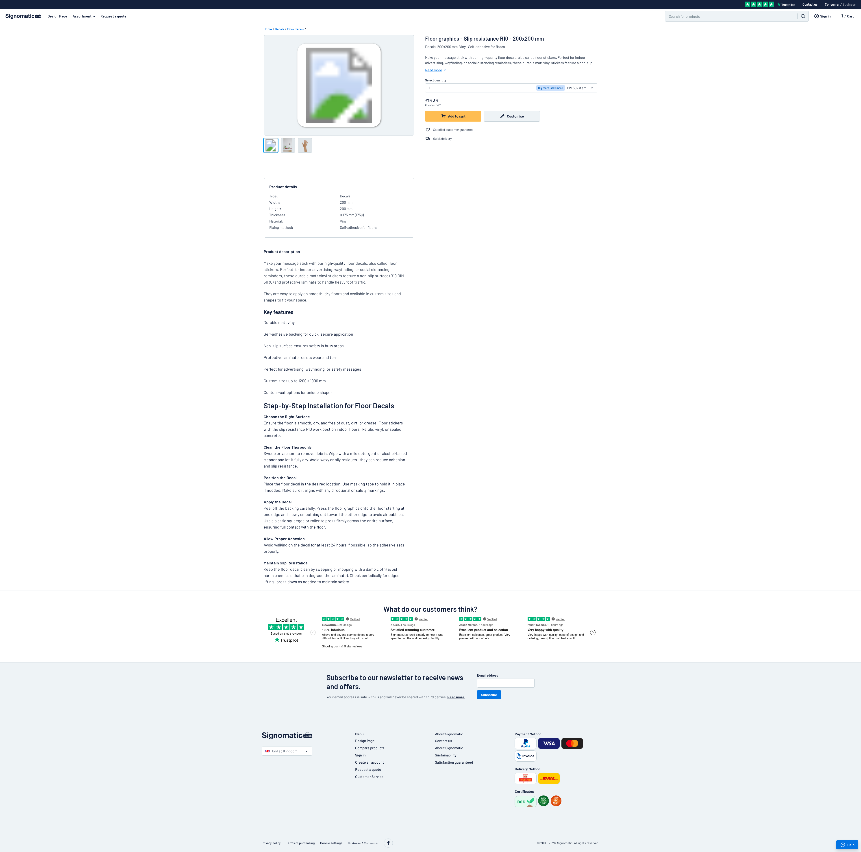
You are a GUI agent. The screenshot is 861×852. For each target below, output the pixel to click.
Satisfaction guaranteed (454, 762)
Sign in (360, 755)
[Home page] (304, 735)
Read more (433, 70)
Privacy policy (271, 843)
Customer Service (369, 776)
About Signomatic (449, 748)
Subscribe (489, 695)
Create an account (369, 762)
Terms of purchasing (300, 843)
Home (268, 29)
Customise (515, 116)
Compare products (370, 748)
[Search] (803, 16)
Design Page (57, 16)
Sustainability (446, 755)
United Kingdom (284, 751)
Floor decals (295, 29)
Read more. (456, 697)
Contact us (443, 740)
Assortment (82, 16)
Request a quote (113, 16)
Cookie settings (331, 843)
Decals (279, 29)
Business (849, 4)
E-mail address (487, 675)
